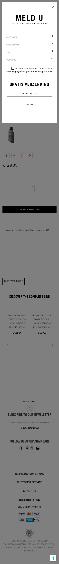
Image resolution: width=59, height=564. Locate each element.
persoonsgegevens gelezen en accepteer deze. (30, 71)
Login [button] (29, 104)
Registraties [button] (29, 93)
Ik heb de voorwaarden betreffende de (30, 70)
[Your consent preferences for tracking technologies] (53, 558)
